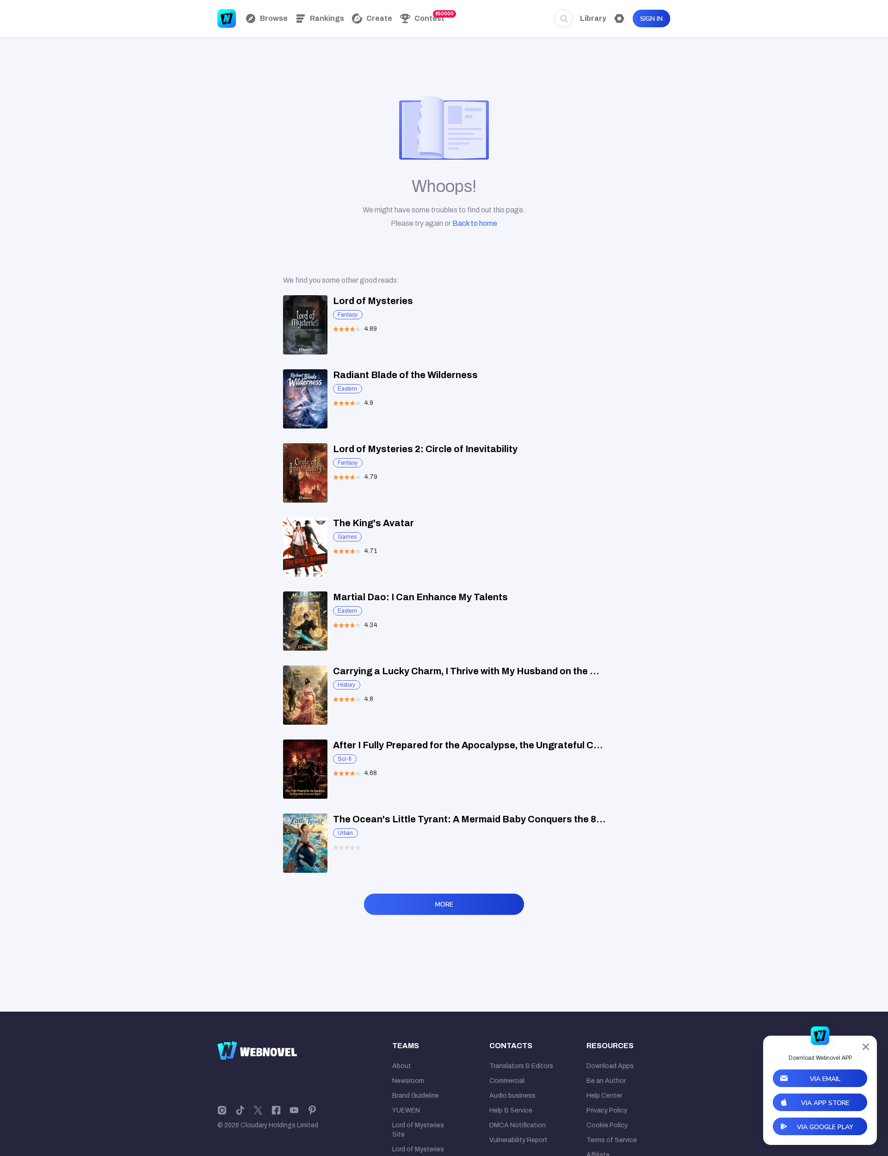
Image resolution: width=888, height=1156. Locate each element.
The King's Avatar (373, 523)
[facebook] (276, 1110)
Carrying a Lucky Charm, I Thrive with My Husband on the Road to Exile (491, 671)
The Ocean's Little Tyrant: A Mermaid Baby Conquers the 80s (470, 819)
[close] (865, 1046)
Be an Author (606, 1080)
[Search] (563, 18)
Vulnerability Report (518, 1140)
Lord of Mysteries (373, 301)
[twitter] (258, 1110)
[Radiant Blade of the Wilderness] (305, 399)
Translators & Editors (521, 1066)
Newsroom (408, 1080)
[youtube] (294, 1110)
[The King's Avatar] (305, 547)
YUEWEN (406, 1110)
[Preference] (619, 18)
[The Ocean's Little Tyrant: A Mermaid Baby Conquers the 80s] (305, 843)
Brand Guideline (415, 1095)
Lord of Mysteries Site (418, 1130)
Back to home (474, 223)
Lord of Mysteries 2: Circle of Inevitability (425, 449)
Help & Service (510, 1110)
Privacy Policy (606, 1110)
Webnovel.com (226, 18)
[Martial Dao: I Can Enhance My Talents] (305, 621)
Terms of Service (611, 1140)
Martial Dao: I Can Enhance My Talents (420, 597)
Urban (345, 833)
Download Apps (610, 1066)
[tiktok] (240, 1110)
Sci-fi (345, 759)
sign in (651, 18)
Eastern (347, 388)
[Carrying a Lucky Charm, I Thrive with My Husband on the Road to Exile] (305, 695)
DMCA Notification (517, 1125)
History (346, 685)
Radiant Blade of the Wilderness (405, 375)
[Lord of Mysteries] (305, 324)
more (444, 904)
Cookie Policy (607, 1125)
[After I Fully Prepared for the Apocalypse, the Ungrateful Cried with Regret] (305, 769)
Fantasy (348, 314)
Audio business (512, 1095)
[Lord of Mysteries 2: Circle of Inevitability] (305, 473)
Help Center (604, 1095)
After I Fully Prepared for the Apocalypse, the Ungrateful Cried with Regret (499, 745)
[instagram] (222, 1110)
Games (347, 537)
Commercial (506, 1080)
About (401, 1066)
